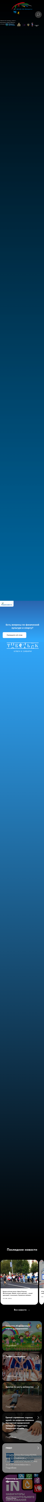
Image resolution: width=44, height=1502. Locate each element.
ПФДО (9, 1448)
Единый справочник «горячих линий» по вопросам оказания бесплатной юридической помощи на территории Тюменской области (20, 1422)
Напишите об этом (14, 635)
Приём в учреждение (15, 1356)
